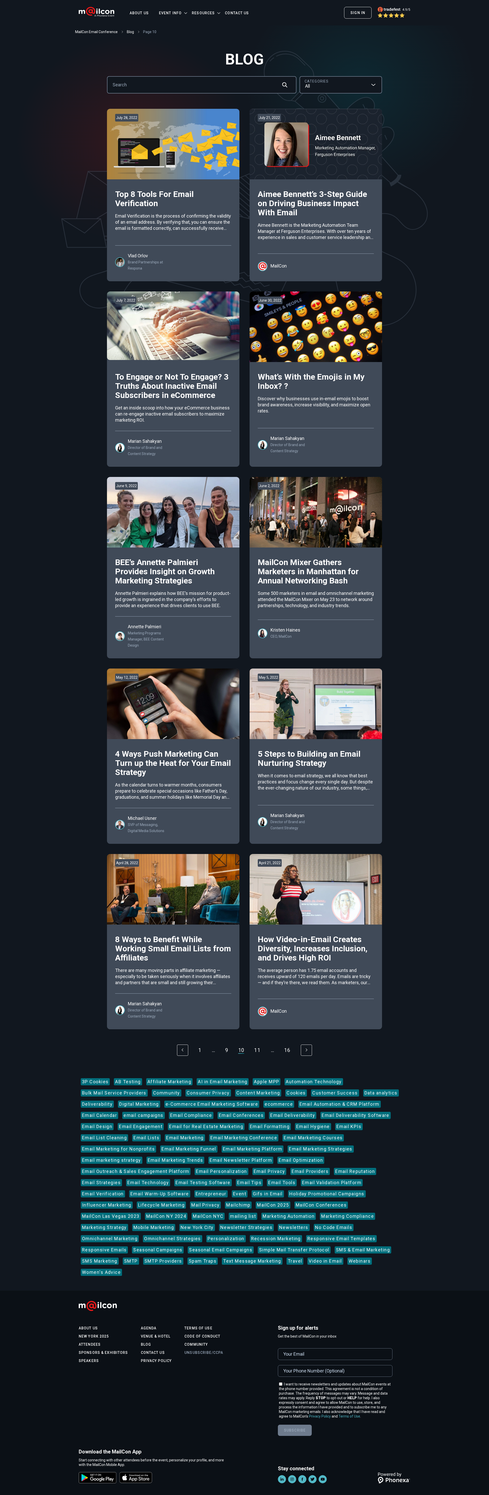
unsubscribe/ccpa (203, 1353)
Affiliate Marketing (169, 1081)
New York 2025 (94, 1336)
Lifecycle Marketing (161, 1205)
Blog (146, 1344)
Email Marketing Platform (252, 1149)
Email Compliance (191, 1115)
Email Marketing (185, 1137)
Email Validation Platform (331, 1182)
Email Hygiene (313, 1126)
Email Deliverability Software (355, 1115)
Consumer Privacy (208, 1093)
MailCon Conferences (321, 1205)
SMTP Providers (163, 1261)
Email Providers (310, 1171)
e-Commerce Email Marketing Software (212, 1104)
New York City (197, 1227)
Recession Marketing (276, 1238)
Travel (295, 1261)
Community (166, 1093)
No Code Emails (333, 1227)
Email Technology (148, 1182)
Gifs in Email (268, 1193)
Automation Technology (314, 1081)
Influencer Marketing (106, 1205)
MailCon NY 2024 (166, 1216)
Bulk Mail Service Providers (114, 1093)
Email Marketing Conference (243, 1137)
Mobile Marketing (153, 1227)
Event (239, 1193)
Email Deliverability (292, 1115)
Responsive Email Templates (341, 1238)
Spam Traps (202, 1261)
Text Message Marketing (252, 1261)
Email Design (97, 1126)
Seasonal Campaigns (157, 1249)
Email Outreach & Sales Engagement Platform (135, 1171)
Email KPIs (348, 1126)
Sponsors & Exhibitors (103, 1353)
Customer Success (335, 1093)
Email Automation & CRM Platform (339, 1104)
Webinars (360, 1261)
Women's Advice (101, 1272)
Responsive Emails (104, 1249)
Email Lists (146, 1137)
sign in (357, 13)
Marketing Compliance (347, 1216)
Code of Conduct (202, 1336)
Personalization (226, 1238)
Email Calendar (99, 1115)
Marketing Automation (289, 1216)
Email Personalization (221, 1171)
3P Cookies (95, 1081)
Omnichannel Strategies (172, 1238)
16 (287, 1050)
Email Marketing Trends (175, 1160)
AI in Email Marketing (222, 1081)
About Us (139, 13)
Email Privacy (269, 1171)
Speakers (89, 1361)
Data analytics (381, 1093)
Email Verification (103, 1193)
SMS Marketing (99, 1261)
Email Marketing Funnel (188, 1149)
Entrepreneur (211, 1193)
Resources (203, 13)
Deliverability (97, 1104)
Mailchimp (238, 1205)
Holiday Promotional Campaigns (326, 1193)
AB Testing (128, 1081)
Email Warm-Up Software (159, 1193)
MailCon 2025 (273, 1205)
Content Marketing (258, 1093)
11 (257, 1050)
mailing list (243, 1216)
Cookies (296, 1093)
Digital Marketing (139, 1104)
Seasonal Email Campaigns (220, 1249)
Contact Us (237, 13)
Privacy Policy (156, 1361)
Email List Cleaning (104, 1137)
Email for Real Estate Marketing (206, 1126)
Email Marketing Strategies (320, 1149)
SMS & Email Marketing (363, 1249)
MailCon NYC (208, 1216)
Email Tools (281, 1182)
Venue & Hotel (156, 1336)
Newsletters (293, 1227)
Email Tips (249, 1182)
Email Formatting (270, 1126)
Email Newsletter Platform (241, 1160)
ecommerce (279, 1104)
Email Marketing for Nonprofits (118, 1149)
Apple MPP (266, 1081)
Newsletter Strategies (246, 1227)
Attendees (90, 1344)
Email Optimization (301, 1160)
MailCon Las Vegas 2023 (111, 1216)
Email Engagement (140, 1126)
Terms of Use (198, 1328)
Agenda (149, 1328)
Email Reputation (355, 1171)
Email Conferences (241, 1115)
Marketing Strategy (104, 1227)
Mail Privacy (205, 1205)
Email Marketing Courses (313, 1137)
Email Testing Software (202, 1182)
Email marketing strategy (111, 1160)
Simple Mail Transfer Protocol (294, 1249)
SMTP (131, 1261)
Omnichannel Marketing (110, 1238)
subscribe (295, 1430)
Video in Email (325, 1261)
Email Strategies (101, 1182)
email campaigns (144, 1115)
